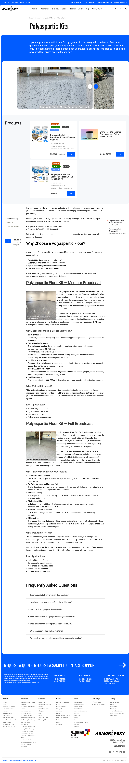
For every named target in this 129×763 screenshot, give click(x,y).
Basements (41, 702)
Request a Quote (104, 2)
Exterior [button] (64, 9)
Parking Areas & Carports (63, 715)
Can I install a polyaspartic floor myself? (46, 609)
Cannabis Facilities (26, 713)
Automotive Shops (26, 711)
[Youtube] (124, 752)
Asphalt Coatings (7, 713)
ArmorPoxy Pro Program (98, 704)
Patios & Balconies (43, 709)
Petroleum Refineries (26, 740)
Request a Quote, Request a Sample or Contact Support (18, 760)
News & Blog (77, 715)
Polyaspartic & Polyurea (9, 706)
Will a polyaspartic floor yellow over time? (46, 631)
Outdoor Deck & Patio (8, 717)
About (76, 699)
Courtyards (59, 709)
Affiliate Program (96, 702)
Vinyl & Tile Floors (43, 717)
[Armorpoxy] (110, 732)
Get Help (112, 699)
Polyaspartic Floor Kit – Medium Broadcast (63, 282)
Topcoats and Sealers (9, 709)
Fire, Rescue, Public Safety (28, 720)
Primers (5, 702)
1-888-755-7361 (25, 2)
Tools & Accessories (8, 724)
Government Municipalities (28, 726)
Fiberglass (41, 711)
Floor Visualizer (89, 2)
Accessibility (113, 715)
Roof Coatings (6, 715)
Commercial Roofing (26, 715)
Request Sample (119, 2)
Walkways (59, 724)
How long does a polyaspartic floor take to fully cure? (51, 602)
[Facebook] (110, 752)
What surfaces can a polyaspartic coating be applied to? (52, 616)
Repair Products (7, 722)
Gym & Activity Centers (27, 731)
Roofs (40, 715)
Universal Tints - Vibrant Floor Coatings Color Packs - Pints (110, 134)
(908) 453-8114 (87, 681)
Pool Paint (5, 711)
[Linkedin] (121, 752)
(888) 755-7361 (61, 679)
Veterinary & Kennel (26, 744)
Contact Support (114, 702)
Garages (40, 706)
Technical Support (13, 226)
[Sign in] (126, 9)
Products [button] (34, 9)
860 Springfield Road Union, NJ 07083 (117, 741)
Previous (90, 86)
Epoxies (5, 704)
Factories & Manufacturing (28, 717)
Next (96, 86)
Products (10, 223)
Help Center (14, 2)
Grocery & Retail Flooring (27, 729)
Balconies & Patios (61, 706)
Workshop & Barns (43, 720)
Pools (40, 713)
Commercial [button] (44, 9)
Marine (22, 737)
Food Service (24, 724)
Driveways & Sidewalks (44, 704)
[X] (113, 752)
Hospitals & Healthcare (27, 733)
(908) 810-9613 (87, 679)
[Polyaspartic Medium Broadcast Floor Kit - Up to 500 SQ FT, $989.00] (40, 180)
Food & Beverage (25, 722)
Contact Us (5, 2)
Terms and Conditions (116, 711)
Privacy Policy (113, 706)
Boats (58, 704)
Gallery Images (97, 9)
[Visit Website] (81, 732)
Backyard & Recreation (62, 702)
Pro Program (75, 2)
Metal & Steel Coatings (9, 726)
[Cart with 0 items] (120, 9)
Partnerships (96, 699)
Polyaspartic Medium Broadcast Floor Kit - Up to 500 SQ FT (62, 176)
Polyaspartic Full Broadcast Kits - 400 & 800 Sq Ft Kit (62, 137)
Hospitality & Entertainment (28, 735)
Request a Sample (79, 704)
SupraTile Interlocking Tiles (10, 720)
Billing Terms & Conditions (117, 713)
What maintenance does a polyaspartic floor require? (51, 624)
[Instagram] (117, 752)
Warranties (113, 709)
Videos (76, 720)
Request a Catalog (79, 709)
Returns (112, 704)
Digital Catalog (78, 706)
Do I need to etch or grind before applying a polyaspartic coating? (56, 638)
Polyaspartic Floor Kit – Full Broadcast (59, 423)
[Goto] (122, 665)
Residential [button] (55, 9)
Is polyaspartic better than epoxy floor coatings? (49, 595)
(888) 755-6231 (61, 681)
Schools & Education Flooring (28, 742)
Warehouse (24, 746)
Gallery (76, 717)
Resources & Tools (76, 9)
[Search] (115, 9)
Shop (87, 9)
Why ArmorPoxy (12, 219)
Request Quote (78, 702)
